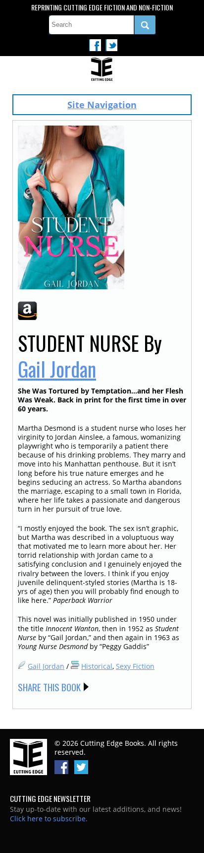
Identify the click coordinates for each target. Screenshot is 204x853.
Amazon (27, 310)
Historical (96, 666)
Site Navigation (102, 105)
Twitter (111, 45)
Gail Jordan (57, 369)
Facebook (95, 45)
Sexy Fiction (135, 666)
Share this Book (49, 687)
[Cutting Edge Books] (102, 70)
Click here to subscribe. (49, 818)
